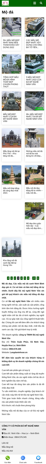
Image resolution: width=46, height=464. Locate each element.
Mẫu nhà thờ (7, 451)
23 (34, 278)
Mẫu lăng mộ (7, 447)
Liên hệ (5, 443)
